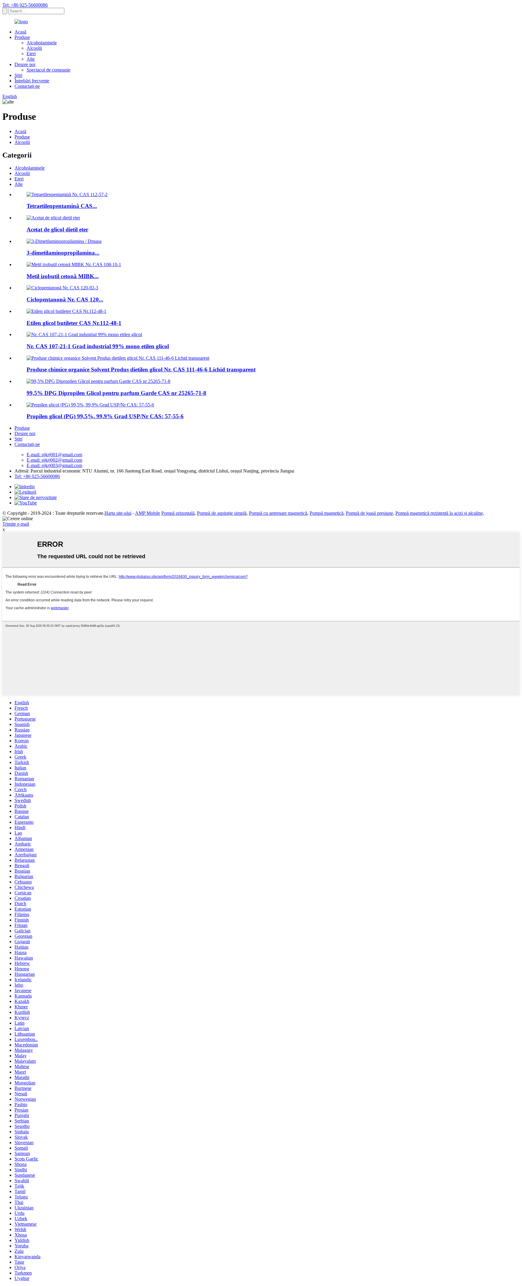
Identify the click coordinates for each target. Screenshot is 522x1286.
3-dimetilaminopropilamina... (63, 253)
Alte (31, 59)
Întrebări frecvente (31, 80)
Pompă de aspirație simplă (221, 513)
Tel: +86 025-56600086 (25, 5)
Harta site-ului (118, 513)
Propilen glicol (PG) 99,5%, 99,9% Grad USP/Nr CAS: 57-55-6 (105, 416)
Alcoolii (34, 48)
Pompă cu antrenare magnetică (278, 513)
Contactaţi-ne (27, 86)
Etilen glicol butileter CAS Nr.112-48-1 (74, 323)
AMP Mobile (147, 513)
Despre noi (24, 64)
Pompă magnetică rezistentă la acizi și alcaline (439, 513)
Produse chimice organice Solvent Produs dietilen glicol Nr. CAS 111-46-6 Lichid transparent (141, 369)
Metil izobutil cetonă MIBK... (63, 276)
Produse (22, 37)
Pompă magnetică (326, 513)
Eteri (31, 53)
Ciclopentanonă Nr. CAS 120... (65, 299)
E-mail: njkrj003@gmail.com (54, 465)
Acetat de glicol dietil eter (57, 229)
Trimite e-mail (15, 524)
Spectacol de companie (48, 69)
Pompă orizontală (178, 513)
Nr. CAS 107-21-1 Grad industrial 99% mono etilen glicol (98, 346)
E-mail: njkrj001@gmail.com (54, 454)
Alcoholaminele (42, 42)
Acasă (20, 31)
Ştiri (18, 75)
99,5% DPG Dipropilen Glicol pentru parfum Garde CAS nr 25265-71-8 (116, 393)
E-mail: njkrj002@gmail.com (54, 460)
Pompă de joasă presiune (369, 513)
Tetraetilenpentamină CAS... (62, 206)
